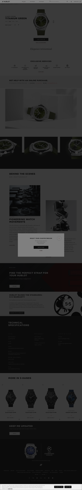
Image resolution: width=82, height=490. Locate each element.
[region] (41, 487)
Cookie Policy (10, 488)
